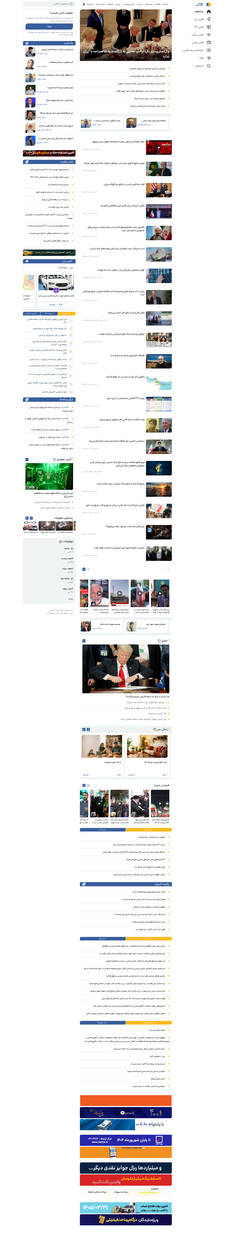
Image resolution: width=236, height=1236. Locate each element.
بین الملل (148, 4)
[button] (168, 569)
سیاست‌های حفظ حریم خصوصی (39, 32)
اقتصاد (157, 4)
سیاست (139, 4)
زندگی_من (162, 729)
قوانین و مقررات (68, 35)
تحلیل (164, 641)
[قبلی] (88, 569)
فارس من (67, 261)
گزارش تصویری (64, 459)
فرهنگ (110, 4)
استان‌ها (90, 4)
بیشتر (70, 598)
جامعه (165, 4)
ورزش (117, 4)
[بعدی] (83, 569)
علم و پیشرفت (128, 4)
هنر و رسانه (100, 4)
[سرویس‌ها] (84, 4)
